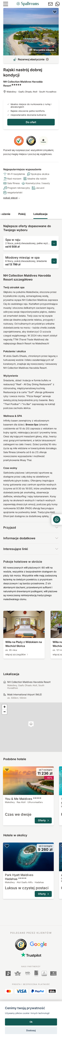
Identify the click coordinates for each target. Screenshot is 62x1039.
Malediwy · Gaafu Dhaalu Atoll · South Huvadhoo (31, 91)
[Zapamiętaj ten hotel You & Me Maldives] (7, 769)
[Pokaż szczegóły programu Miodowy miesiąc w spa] (54, 261)
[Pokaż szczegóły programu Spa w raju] (54, 243)
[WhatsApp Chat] (56, 519)
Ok (31, 1022)
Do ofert (31, 122)
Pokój (21, 214)
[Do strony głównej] (27, 4)
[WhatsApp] (57, 3)
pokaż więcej (10, 197)
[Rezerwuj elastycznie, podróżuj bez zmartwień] (47, 59)
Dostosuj (31, 1030)
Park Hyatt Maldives (19, 877)
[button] (31, 724)
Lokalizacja (40, 214)
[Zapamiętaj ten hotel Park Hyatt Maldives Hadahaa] (7, 845)
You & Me (18, 799)
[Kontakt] (50, 4)
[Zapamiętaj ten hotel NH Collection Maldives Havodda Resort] (54, 12)
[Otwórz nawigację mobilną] (5, 4)
